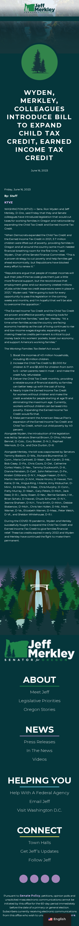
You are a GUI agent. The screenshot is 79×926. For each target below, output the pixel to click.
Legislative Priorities (40, 700)
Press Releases (39, 742)
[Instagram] (34, 879)
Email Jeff (39, 801)
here (71, 915)
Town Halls (39, 842)
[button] (39, 18)
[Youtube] (45, 879)
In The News (39, 750)
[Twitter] (56, 879)
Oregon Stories (39, 709)
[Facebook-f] (23, 879)
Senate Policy (30, 895)
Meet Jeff (39, 692)
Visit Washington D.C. (39, 810)
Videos (39, 759)
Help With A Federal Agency (39, 792)
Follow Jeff (40, 860)
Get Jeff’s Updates (39, 851)
